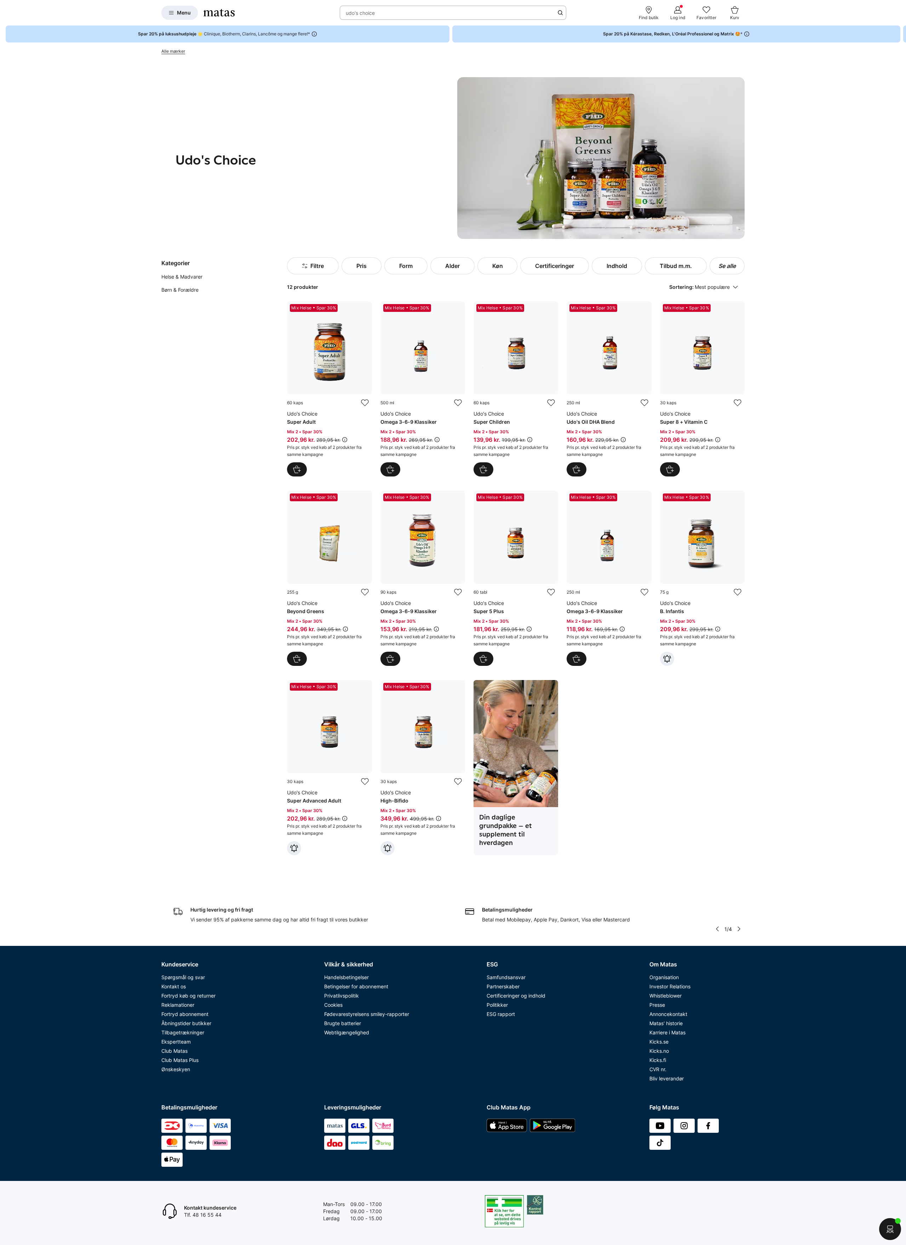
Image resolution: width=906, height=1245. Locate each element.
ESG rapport (501, 1014)
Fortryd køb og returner (188, 996)
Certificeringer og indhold (516, 996)
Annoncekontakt (668, 1014)
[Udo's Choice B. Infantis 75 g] (702, 578)
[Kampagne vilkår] (345, 439)
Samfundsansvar (506, 977)
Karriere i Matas (667, 1032)
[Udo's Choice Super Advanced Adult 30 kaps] (329, 767)
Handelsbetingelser (346, 977)
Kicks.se (659, 1042)
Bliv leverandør (666, 1078)
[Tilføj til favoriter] (365, 403)
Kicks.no (659, 1051)
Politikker (497, 1005)
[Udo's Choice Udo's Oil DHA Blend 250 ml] (609, 388)
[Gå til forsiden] (219, 13)
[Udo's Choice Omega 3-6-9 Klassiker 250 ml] (609, 578)
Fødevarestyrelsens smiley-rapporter (366, 1014)
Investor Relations (669, 986)
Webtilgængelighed (346, 1032)
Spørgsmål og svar (183, 977)
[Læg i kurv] (297, 469)
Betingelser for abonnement (356, 986)
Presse (657, 1005)
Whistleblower (665, 996)
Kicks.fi (657, 1060)
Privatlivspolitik (341, 996)
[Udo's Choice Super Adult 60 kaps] (329, 388)
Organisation (664, 977)
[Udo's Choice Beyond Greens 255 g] (329, 578)
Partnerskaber (503, 986)
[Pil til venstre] (717, 929)
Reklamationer (177, 1005)
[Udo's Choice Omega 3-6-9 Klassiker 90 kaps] (422, 578)
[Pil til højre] (900, 34)
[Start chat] (890, 1229)
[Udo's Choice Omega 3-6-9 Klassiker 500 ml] (422, 388)
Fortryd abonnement (184, 1014)
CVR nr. (657, 1069)
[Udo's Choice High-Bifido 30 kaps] (422, 767)
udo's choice (360, 13)
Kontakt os (173, 986)
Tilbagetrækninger (182, 1032)
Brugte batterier (342, 1023)
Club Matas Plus (180, 1060)
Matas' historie (666, 1023)
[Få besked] (667, 659)
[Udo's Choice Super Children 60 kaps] (516, 388)
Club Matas (174, 1051)
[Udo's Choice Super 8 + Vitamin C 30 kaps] (702, 388)
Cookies (333, 1005)
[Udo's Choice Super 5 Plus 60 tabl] (516, 578)
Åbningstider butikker (186, 1023)
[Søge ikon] (560, 12)
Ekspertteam (176, 1042)
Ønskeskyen (175, 1069)
